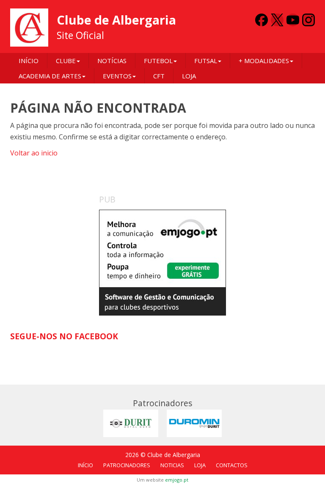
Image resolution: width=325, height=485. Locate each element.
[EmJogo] (162, 263)
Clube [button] (66, 60)
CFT (159, 76)
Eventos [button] (117, 76)
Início (29, 60)
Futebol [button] (158, 60)
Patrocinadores (126, 465)
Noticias (172, 465)
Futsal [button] (205, 60)
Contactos (232, 465)
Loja (189, 76)
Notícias (112, 60)
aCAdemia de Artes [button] (50, 76)
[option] (162, 263)
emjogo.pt (176, 480)
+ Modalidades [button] (264, 60)
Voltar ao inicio (34, 153)
